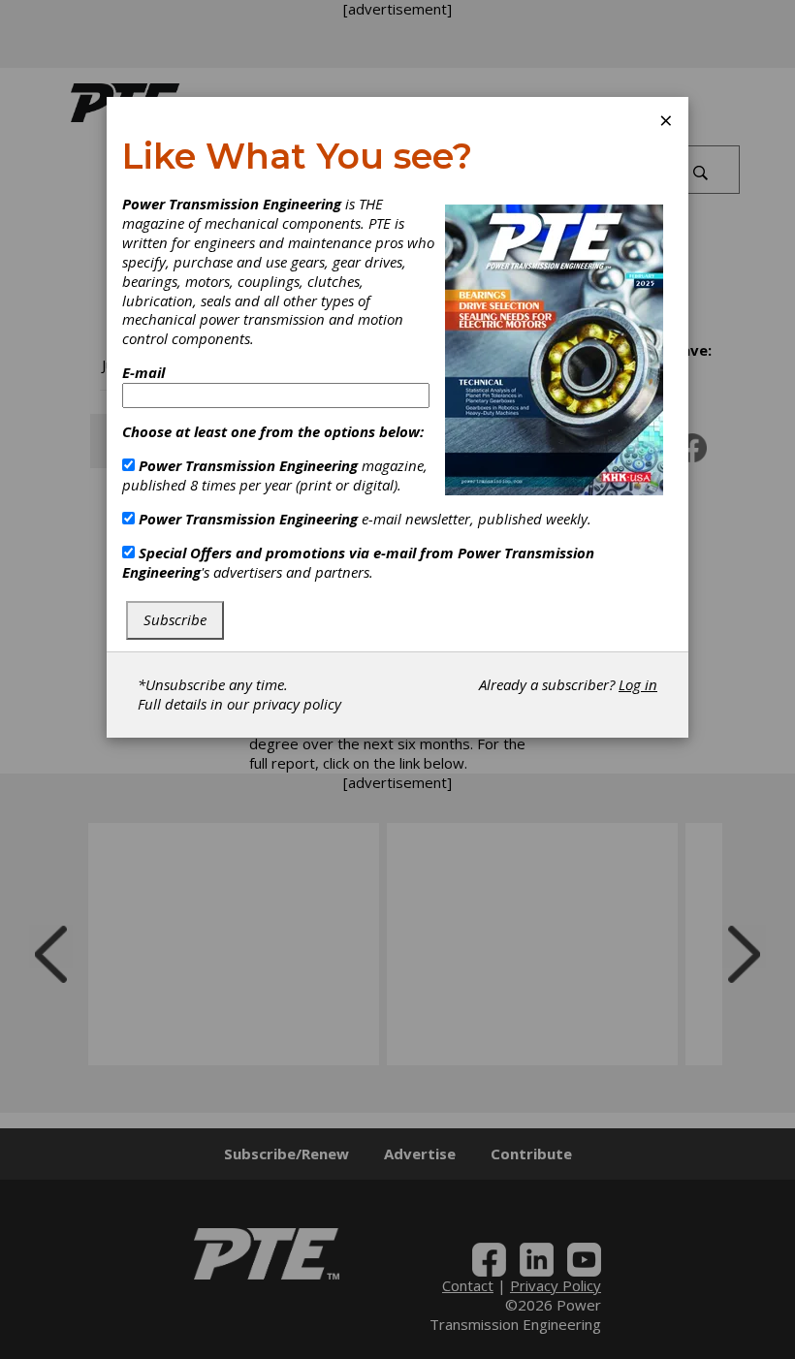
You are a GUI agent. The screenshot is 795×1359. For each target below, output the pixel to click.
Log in (638, 684)
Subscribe (175, 619)
